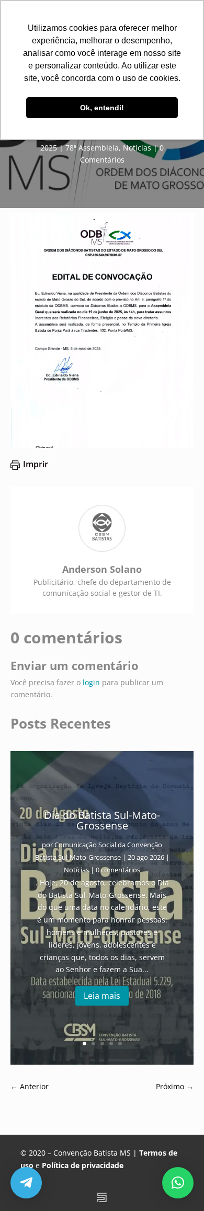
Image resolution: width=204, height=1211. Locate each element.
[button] (178, 1182)
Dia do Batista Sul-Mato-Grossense (102, 820)
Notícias (137, 148)
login (91, 682)
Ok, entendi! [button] (102, 107)
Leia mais (102, 995)
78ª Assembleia (92, 148)
